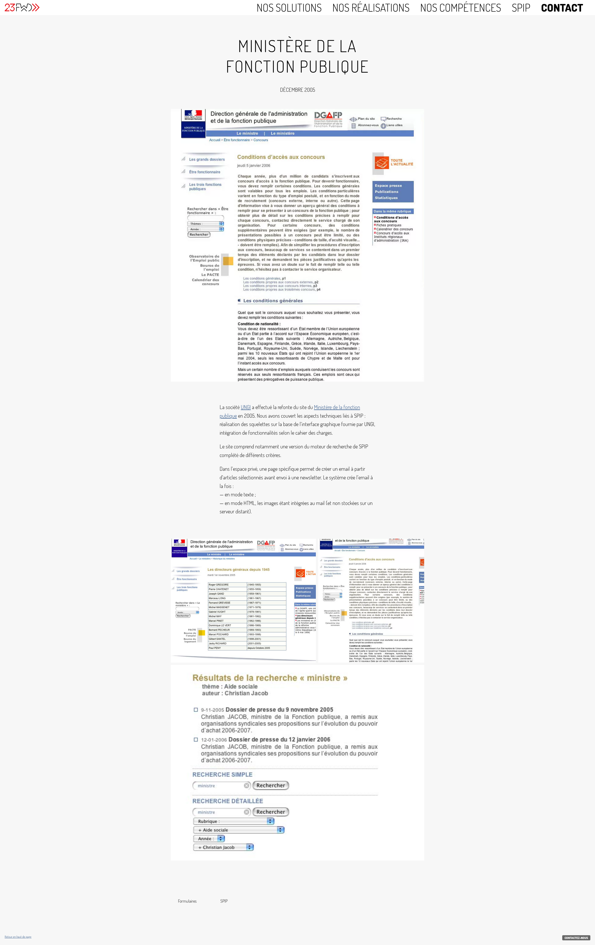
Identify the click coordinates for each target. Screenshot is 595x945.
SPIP (521, 7)
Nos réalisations (371, 7)
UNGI (246, 407)
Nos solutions (289, 7)
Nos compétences (460, 7)
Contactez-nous (576, 938)
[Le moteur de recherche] (297, 762)
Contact (562, 7)
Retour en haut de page (18, 936)
